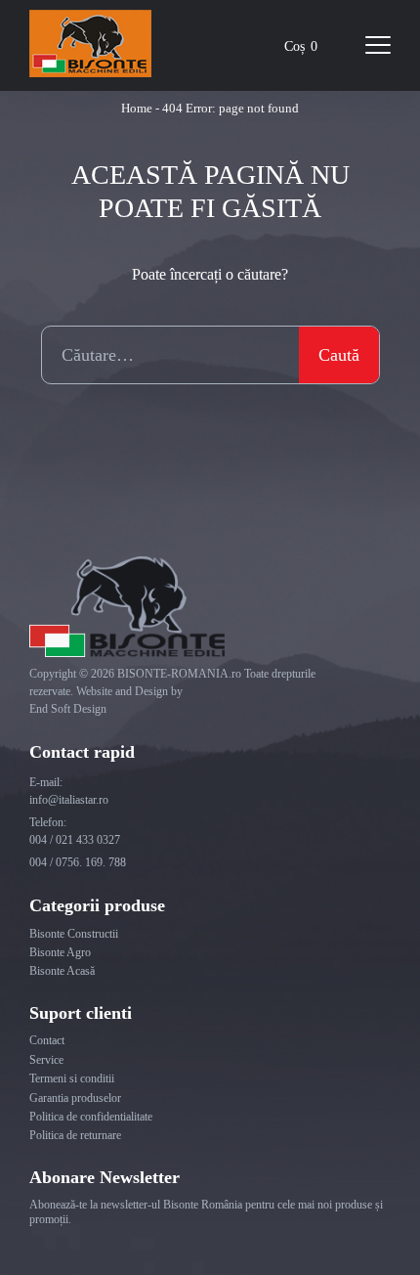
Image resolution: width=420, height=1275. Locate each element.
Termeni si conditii (71, 1078)
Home (136, 108)
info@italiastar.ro (68, 800)
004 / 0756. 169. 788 (77, 862)
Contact (46, 1040)
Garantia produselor (75, 1098)
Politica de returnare (75, 1135)
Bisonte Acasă (62, 971)
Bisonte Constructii (73, 934)
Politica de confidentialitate (90, 1116)
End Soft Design (67, 709)
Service (46, 1060)
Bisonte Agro (60, 952)
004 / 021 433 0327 (74, 840)
